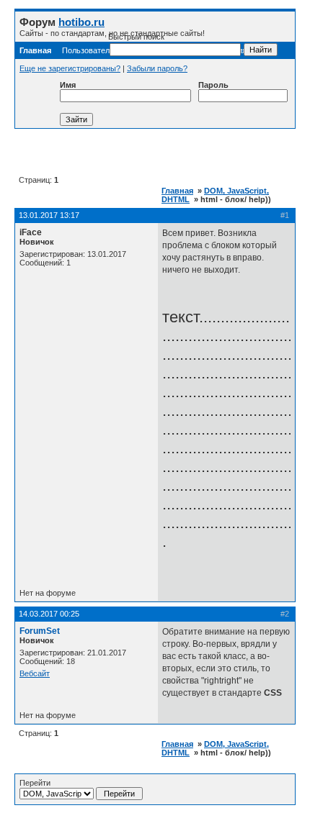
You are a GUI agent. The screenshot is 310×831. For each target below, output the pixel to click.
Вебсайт (34, 673)
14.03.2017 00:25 (49, 613)
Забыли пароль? (157, 68)
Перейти (34, 782)
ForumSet (39, 631)
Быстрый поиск (136, 36)
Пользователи (88, 50)
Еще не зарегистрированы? (69, 68)
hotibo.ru (81, 22)
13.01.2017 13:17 (49, 215)
